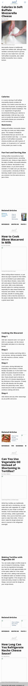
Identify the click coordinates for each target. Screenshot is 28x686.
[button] (2, 2)
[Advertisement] (14, 80)
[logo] (14, 2)
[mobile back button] (2, 2)
